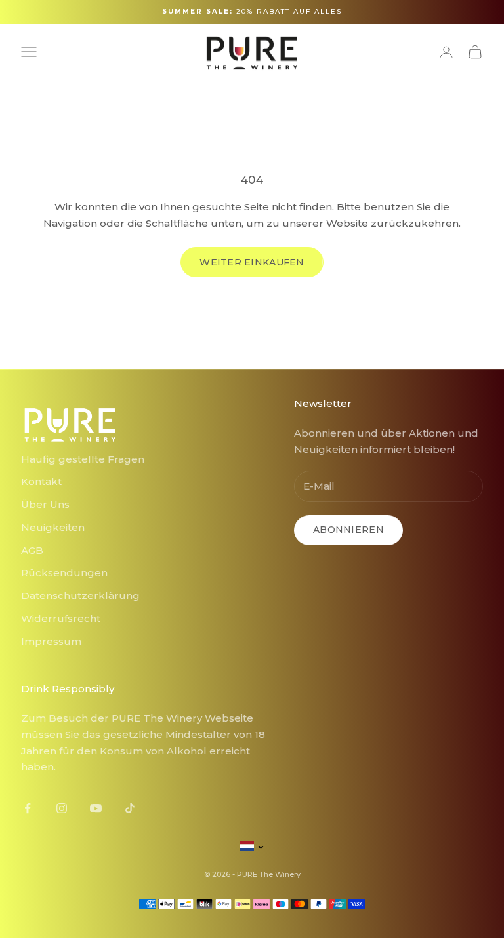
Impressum (51, 641)
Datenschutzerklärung (80, 595)
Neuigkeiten (53, 527)
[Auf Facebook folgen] (27, 808)
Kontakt (41, 481)
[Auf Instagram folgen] (61, 808)
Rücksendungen (64, 572)
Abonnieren (348, 530)
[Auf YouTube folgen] (95, 808)
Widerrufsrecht (60, 618)
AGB (32, 550)
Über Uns (45, 504)
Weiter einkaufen (252, 262)
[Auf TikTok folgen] (129, 808)
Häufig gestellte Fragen (82, 459)
